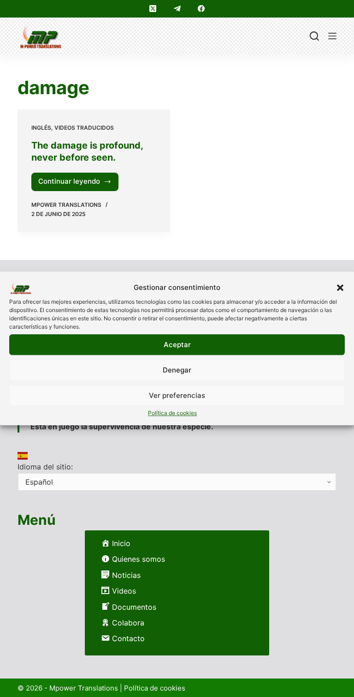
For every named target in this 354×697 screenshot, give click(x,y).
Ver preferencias (177, 395)
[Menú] (332, 36)
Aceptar (177, 344)
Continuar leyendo (72, 184)
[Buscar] (314, 36)
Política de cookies (172, 412)
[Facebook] (201, 9)
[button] (340, 287)
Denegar (177, 370)
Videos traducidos (84, 127)
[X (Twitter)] (153, 9)
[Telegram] (177, 9)
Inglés (41, 127)
